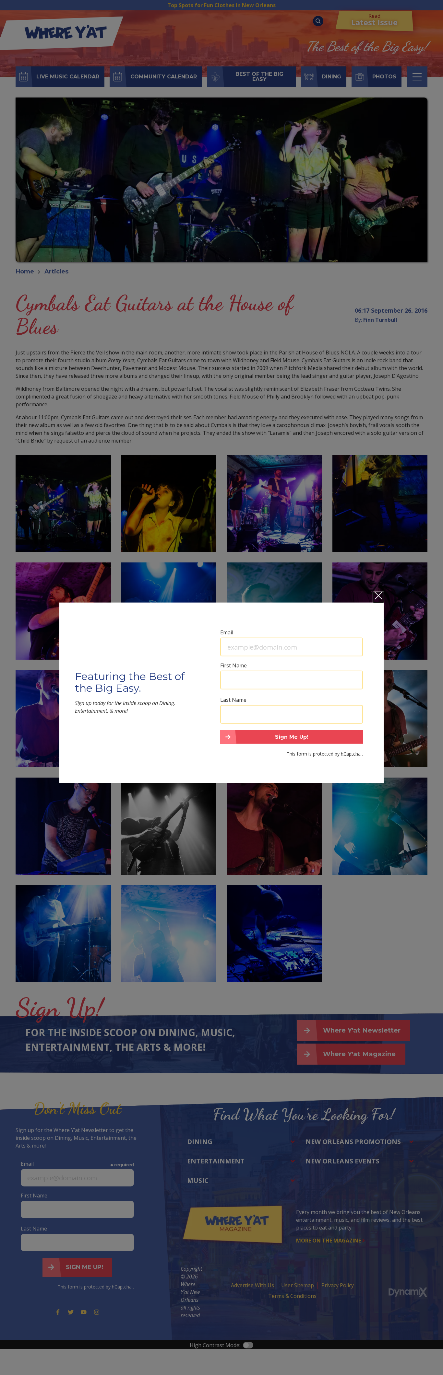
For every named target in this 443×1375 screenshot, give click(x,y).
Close (378, 597)
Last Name (233, 699)
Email (226, 632)
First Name (233, 665)
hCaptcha (351, 753)
